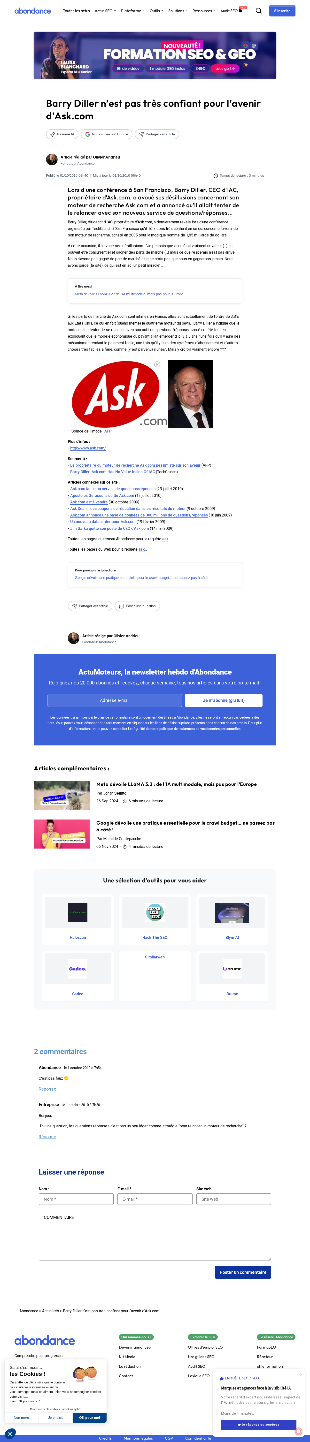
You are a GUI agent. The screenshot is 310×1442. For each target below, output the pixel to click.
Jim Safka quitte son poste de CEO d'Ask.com (109, 528)
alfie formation (270, 1366)
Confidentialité (198, 1438)
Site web (203, 1189)
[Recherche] (258, 10)
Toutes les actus (76, 10)
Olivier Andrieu (106, 157)
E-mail (124, 1189)
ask (165, 539)
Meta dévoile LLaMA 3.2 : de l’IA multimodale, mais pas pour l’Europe (129, 294)
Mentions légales (138, 1438)
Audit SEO (229, 10)
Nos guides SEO (201, 1356)
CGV (169, 1438)
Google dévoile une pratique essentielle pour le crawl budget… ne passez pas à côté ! (142, 578)
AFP (108, 431)
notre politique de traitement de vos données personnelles (195, 729)
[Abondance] (33, 11)
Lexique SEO (199, 1376)
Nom (44, 1189)
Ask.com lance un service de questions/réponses (112, 488)
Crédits (105, 1438)
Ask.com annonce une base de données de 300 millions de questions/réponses (139, 515)
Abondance (28, 1311)
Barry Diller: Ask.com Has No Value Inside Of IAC (112, 472)
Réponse (47, 1089)
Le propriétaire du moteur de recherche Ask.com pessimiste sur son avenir (135, 465)
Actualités (50, 1311)
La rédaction (130, 1366)
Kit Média (127, 1356)
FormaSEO (266, 1347)
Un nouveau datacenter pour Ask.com (103, 521)
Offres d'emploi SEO (205, 1347)
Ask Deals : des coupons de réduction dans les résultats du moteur (128, 508)
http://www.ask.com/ (88, 448)
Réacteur (265, 1356)
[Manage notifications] (298, 1431)
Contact (126, 1376)
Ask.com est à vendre (89, 502)
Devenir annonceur (135, 1347)
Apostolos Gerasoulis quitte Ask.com (102, 495)
